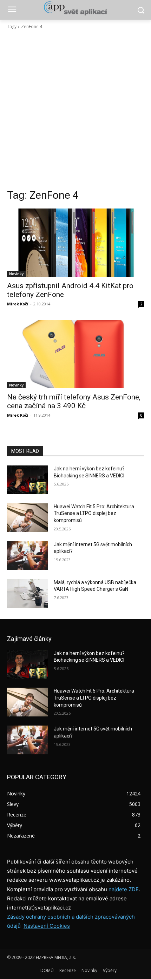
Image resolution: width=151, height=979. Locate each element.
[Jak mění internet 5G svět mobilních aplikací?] (27, 555)
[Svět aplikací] (75, 8)
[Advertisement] (75, 109)
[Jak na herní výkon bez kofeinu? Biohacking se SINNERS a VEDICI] (27, 479)
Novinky (16, 273)
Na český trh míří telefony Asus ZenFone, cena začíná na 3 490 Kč (73, 401)
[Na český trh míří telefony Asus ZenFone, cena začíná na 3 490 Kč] (75, 354)
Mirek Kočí (17, 303)
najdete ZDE (124, 889)
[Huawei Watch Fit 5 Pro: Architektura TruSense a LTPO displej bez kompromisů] (27, 517)
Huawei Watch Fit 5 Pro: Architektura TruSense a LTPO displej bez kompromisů (94, 513)
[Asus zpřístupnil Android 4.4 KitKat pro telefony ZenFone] (75, 243)
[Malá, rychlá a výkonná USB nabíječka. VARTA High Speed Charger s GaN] (27, 593)
